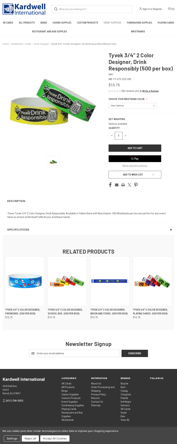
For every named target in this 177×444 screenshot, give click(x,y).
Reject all (30, 438)
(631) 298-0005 (14, 400)
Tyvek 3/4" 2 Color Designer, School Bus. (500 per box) (65, 311)
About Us (96, 383)
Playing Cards (166, 22)
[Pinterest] (136, 184)
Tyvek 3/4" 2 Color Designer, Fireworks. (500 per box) (22, 311)
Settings (12, 438)
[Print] (123, 184)
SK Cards (8, 22)
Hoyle (124, 412)
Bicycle (124, 383)
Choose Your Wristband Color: (127, 99)
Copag (124, 390)
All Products (27, 22)
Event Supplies (112, 22)
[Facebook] (110, 184)
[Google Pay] (135, 158)
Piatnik (124, 398)
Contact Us (97, 401)
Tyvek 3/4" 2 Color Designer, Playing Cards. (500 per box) (150, 311)
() (172, 9)
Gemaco (125, 405)
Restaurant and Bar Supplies (49, 31)
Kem (123, 387)
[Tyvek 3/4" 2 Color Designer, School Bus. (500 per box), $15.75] (67, 281)
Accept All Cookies (55, 438)
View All (125, 420)
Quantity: (114, 128)
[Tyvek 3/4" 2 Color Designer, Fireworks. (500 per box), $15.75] (24, 281)
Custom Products (87, 22)
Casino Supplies (62, 22)
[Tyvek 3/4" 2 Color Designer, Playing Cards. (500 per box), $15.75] (152, 281)
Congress (126, 394)
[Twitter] (129, 184)
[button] (149, 91)
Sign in (146, 9)
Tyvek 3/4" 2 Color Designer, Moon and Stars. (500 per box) (109, 311)
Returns (95, 398)
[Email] (116, 184)
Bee (123, 416)
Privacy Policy (98, 394)
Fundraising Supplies (139, 22)
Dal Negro (126, 401)
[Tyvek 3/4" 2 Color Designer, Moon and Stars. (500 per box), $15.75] (110, 281)
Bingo (43, 22)
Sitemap (95, 405)
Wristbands (138, 31)
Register (157, 9)
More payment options (135, 165)
